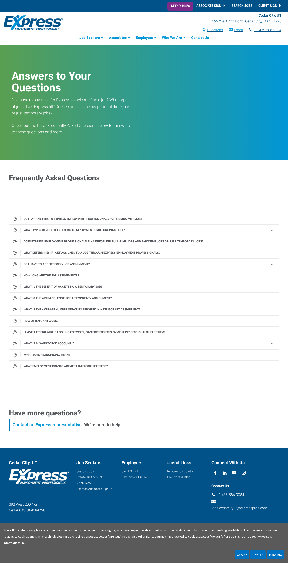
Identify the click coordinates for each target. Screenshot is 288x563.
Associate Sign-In (211, 5)
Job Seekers (89, 38)
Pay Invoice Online (134, 477)
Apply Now (180, 6)
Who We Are (172, 38)
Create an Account (89, 477)
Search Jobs (242, 5)
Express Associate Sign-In (94, 489)
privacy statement (180, 530)
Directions (215, 30)
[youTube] (234, 473)
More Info (275, 555)
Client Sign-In (269, 5)
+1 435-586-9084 (267, 30)
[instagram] (244, 473)
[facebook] (215, 473)
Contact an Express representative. (48, 424)
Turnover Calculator (180, 471)
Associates (118, 38)
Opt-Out (257, 555)
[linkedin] (224, 473)
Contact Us (200, 38)
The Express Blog (178, 477)
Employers (144, 38)
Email (238, 30)
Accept (242, 555)
